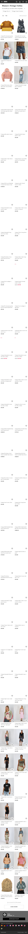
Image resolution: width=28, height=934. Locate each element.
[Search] (16, 1)
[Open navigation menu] (2, 1)
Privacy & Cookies (21, 932)
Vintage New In (6, 11)
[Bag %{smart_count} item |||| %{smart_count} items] (26, 1)
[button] (1, 925)
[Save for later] (12, 33)
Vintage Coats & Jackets (17, 11)
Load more (14, 906)
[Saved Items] (23, 1)
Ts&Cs (26, 932)
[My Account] (19, 1)
